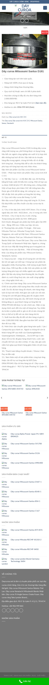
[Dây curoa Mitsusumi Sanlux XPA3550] (36, 397)
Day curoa (8, 120)
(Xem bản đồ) (40, 103)
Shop (29, 16)
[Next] (47, 402)
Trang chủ (21, 16)
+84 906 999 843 (16, 606)
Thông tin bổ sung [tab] (9, 142)
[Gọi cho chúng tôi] (13, 610)
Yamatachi (10, 123)
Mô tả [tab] (4, 137)
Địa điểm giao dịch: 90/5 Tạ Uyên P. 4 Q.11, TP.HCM (23, 601)
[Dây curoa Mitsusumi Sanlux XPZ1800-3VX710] (12, 397)
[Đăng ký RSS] (17, 610)
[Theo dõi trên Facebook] (4, 610)
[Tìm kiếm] (45, 8)
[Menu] (4, 8)
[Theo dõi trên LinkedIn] (21, 610)
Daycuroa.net (7, 581)
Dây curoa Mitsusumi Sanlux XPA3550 (36, 414)
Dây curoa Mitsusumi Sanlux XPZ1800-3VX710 (12, 414)
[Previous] (1, 402)
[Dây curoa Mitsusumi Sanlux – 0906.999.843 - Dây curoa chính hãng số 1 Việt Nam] (24, 8)
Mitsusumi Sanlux (36, 120)
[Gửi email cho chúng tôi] (8, 610)
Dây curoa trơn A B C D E (17, 117)
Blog (34, 675)
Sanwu (4, 123)
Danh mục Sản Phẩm (22, 675)
